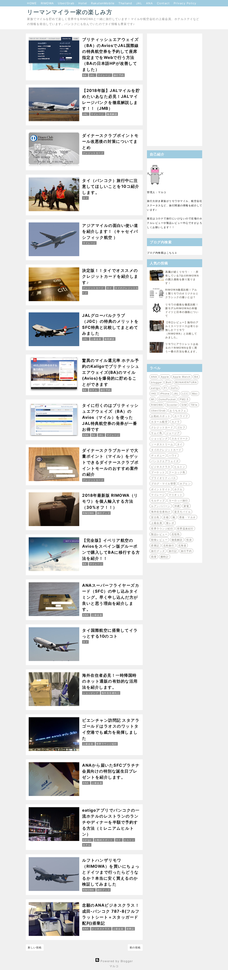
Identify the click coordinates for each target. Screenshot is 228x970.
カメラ (176, 421)
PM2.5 (184, 399)
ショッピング (159, 438)
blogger (156, 382)
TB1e (194, 404)
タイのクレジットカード (166, 449)
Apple (165, 376)
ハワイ (173, 455)
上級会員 (156, 522)
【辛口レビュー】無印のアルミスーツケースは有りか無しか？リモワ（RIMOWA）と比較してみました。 (181, 330)
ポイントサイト (160, 489)
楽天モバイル (182, 511)
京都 (166, 517)
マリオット (176, 494)
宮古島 (155, 517)
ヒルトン (179, 466)
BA (196, 376)
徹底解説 (177, 539)
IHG (153, 393)
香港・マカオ (187, 517)
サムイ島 (156, 432)
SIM (184, 404)
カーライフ (181, 416)
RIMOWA (48, 3)
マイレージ (158, 494)
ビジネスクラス (160, 466)
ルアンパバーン (160, 505)
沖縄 (177, 505)
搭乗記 (155, 545)
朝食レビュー (159, 539)
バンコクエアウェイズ (165, 461)
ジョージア (173, 432)
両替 (154, 556)
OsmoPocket (167, 399)
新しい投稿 (35, 947)
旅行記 (173, 550)
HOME (32, 3)
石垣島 (176, 534)
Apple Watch (182, 376)
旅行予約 (186, 550)
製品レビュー (159, 534)
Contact (164, 3)
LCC (185, 393)
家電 (186, 505)
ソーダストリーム (162, 444)
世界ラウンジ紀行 (162, 528)
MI (152, 399)
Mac (195, 393)
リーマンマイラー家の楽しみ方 (69, 12)
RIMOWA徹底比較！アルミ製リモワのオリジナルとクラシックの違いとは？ (181, 293)
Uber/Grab (67, 3)
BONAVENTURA (186, 382)
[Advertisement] (175, 89)
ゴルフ (181, 427)
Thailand (125, 3)
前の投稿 (135, 947)
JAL (139, 3)
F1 (165, 387)
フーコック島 (177, 472)
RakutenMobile (103, 3)
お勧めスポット (160, 416)
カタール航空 (159, 421)
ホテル (178, 489)
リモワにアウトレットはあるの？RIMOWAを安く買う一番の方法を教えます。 (181, 347)
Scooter (172, 404)
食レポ (170, 522)
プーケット (158, 472)
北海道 (182, 545)
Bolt (168, 382)
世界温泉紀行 (185, 528)
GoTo (174, 387)
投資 (189, 539)
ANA (150, 3)
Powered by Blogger (116, 961)
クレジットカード (162, 427)
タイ (180, 444)
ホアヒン (185, 483)
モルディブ (158, 500)
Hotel (83, 3)
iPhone (164, 393)
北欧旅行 (168, 545)
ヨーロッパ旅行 (178, 500)
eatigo (155, 387)
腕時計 (164, 556)
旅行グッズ (158, 550)
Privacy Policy (185, 3)
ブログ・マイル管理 (163, 483)
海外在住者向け (160, 511)
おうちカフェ (178, 410)
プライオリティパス (163, 477)
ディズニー (158, 455)
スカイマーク (180, 438)
